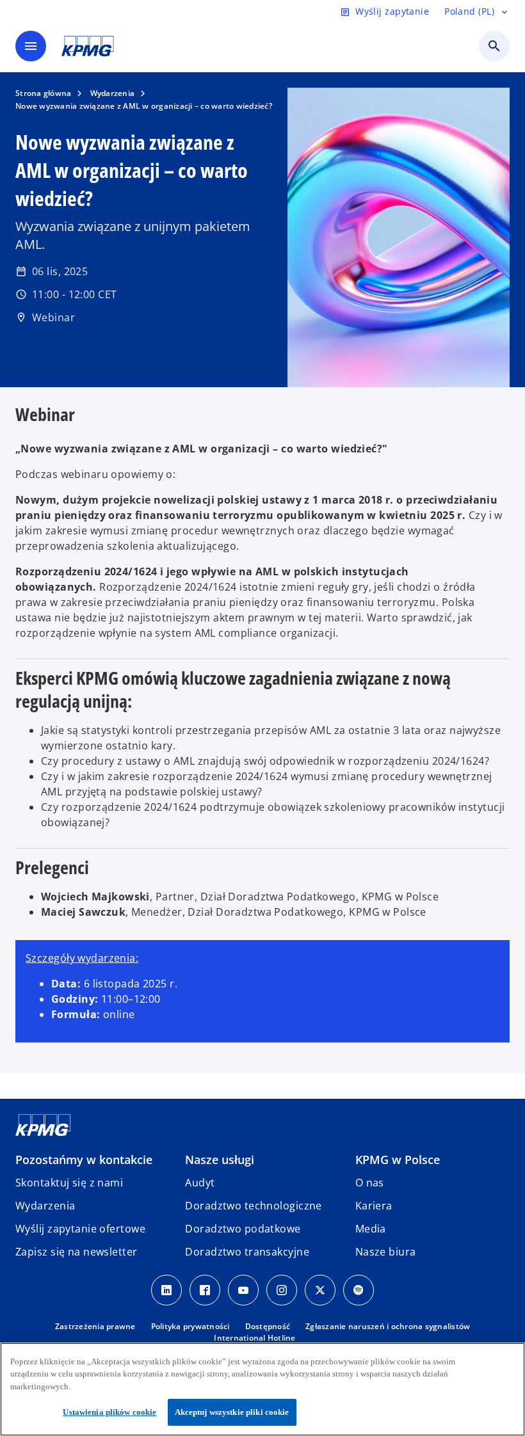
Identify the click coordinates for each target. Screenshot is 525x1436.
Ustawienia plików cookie (109, 1412)
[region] (262, 1389)
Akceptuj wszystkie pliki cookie (232, 1412)
